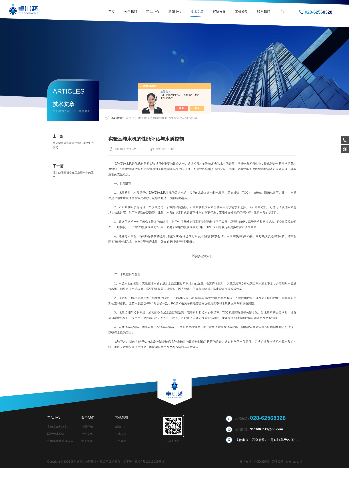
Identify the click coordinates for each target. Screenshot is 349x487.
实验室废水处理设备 (60, 440)
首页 (111, 11)
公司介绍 (87, 426)
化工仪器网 (261, 461)
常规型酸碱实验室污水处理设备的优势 (73, 145)
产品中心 (152, 11)
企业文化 (87, 433)
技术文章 (197, 11)
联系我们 (263, 11)
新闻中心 (174, 11)
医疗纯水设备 (56, 433)
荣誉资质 (241, 11)
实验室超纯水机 (57, 426)
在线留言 (121, 440)
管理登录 (277, 461)
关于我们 (130, 11)
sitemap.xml (294, 461)
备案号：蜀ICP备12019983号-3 (143, 461)
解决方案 (219, 11)
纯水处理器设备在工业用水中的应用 (73, 174)
